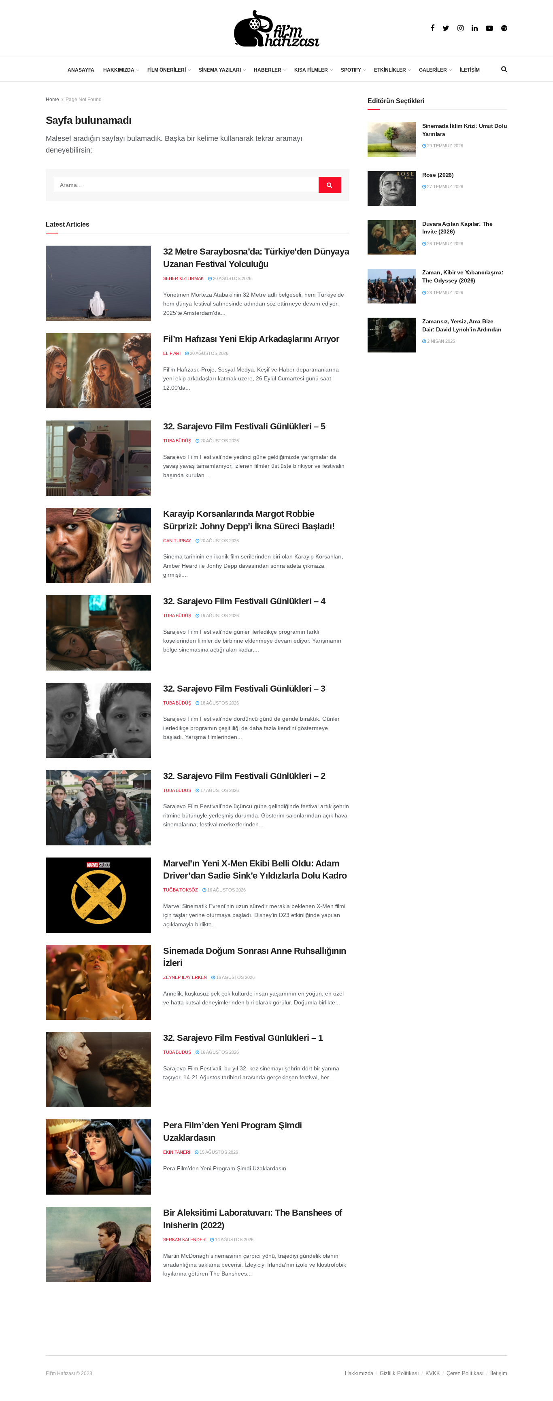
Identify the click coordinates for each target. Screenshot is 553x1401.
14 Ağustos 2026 (233, 1239)
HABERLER (267, 70)
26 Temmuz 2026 (444, 243)
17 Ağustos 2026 (219, 790)
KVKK (432, 1373)
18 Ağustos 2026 (219, 702)
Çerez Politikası (465, 1373)
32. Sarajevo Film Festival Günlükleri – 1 (243, 1038)
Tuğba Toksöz (180, 889)
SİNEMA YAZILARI (220, 70)
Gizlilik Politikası (399, 1373)
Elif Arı (172, 353)
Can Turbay (177, 540)
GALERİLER (433, 70)
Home (52, 99)
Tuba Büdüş (177, 440)
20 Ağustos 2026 (231, 278)
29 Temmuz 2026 (444, 145)
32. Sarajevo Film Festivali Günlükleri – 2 (244, 776)
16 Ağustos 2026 (226, 889)
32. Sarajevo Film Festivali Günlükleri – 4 (244, 601)
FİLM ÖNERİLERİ (166, 70)
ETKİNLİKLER (390, 70)
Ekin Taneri (176, 1152)
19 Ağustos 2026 (219, 615)
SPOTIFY (351, 70)
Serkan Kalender (184, 1239)
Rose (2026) (438, 175)
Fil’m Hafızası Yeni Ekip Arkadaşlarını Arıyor (251, 339)
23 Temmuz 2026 (444, 292)
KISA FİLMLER (311, 70)
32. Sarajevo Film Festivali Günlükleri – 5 (244, 426)
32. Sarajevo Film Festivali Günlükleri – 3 (244, 689)
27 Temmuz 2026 (444, 186)
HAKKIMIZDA (118, 70)
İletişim (498, 1373)
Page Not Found (84, 99)
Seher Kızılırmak (183, 278)
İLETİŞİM (470, 70)
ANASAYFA (81, 70)
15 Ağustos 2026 (218, 1152)
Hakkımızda (359, 1373)
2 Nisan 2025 (440, 341)
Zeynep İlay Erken (185, 977)
